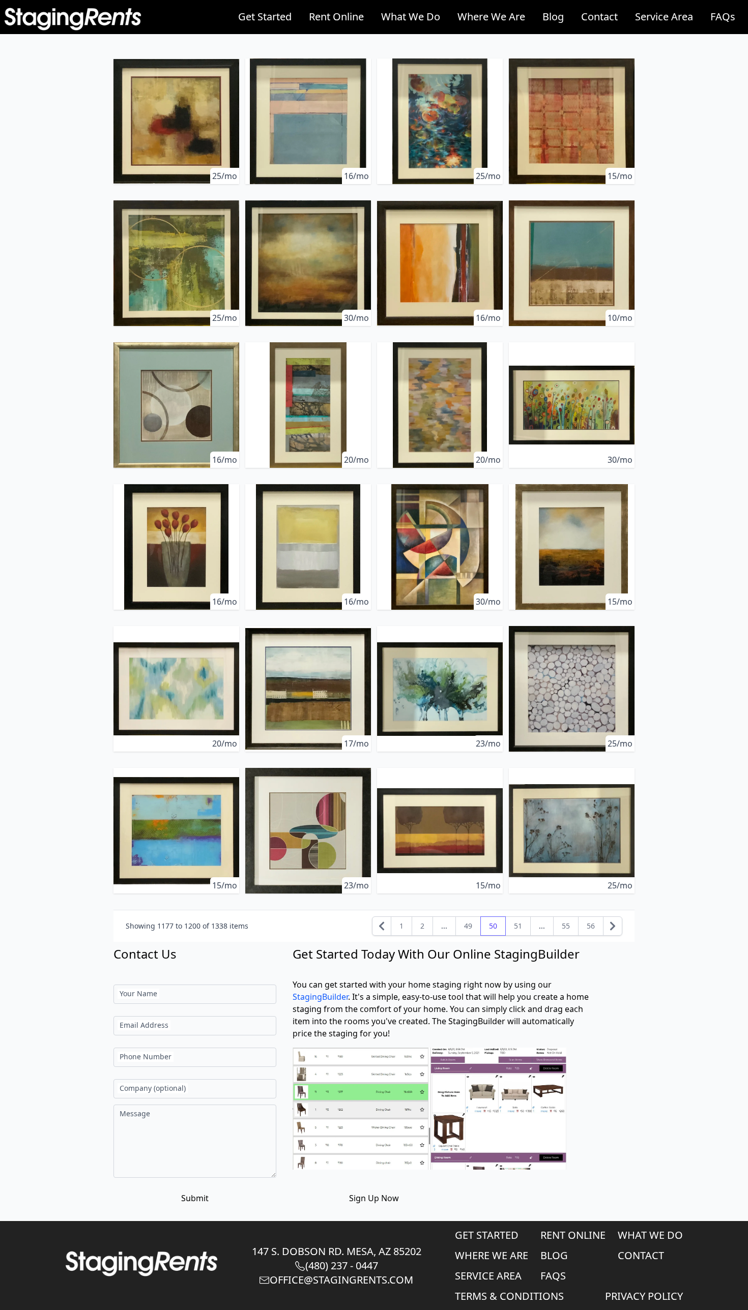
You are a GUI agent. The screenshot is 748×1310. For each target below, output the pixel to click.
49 (468, 926)
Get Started (265, 16)
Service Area (664, 16)
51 (518, 926)
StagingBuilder (320, 996)
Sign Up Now (374, 1198)
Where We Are (491, 16)
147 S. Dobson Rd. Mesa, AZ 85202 (336, 1251)
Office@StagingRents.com (341, 1280)
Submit (195, 1198)
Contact (599, 16)
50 (493, 926)
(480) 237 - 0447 (341, 1265)
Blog (553, 16)
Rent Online (336, 16)
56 (591, 926)
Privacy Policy (644, 1296)
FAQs (722, 16)
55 (566, 926)
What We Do (410, 16)
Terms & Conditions (509, 1296)
